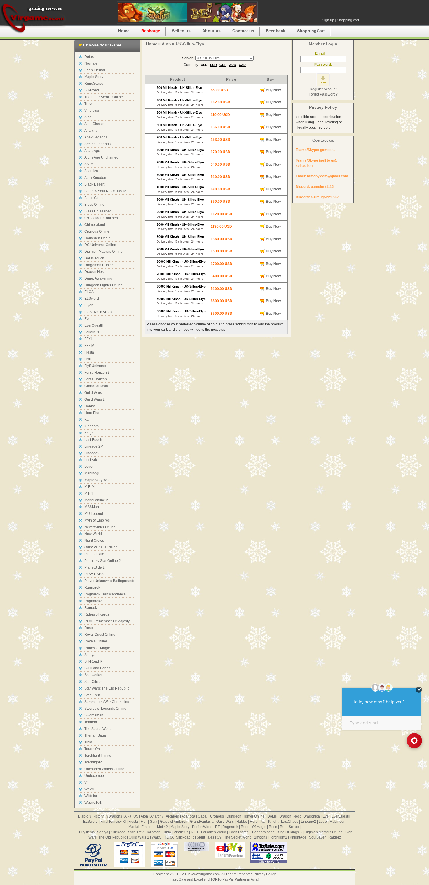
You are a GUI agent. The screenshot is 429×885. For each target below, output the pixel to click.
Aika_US (131, 816)
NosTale (90, 63)
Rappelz (91, 608)
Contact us (243, 30)
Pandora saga (263, 832)
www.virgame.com (205, 874)
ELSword (91, 299)
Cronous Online (96, 231)
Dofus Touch (94, 258)
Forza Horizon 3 (97, 372)
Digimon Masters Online (103, 252)
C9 (219, 837)
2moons (260, 837)
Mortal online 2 (96, 500)
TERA (168, 837)
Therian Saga (95, 735)
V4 (86, 782)
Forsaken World (213, 832)
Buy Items (87, 832)
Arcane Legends (97, 144)
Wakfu (89, 789)
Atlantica (91, 171)
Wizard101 (93, 803)
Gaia (153, 822)
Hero (254, 822)
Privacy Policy (323, 107)
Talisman (153, 832)
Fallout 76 (92, 332)
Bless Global (94, 198)
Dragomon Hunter (98, 265)
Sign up (328, 20)
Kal (87, 420)
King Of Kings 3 (289, 832)
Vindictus (91, 110)
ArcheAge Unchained (101, 157)
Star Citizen (93, 682)
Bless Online (94, 204)
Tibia (88, 742)
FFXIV (89, 346)
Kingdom (91, 426)
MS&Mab (91, 507)
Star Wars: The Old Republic (106, 688)
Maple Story (93, 77)
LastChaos (289, 822)
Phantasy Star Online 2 (102, 561)
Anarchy (90, 131)
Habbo (89, 406)
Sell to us (181, 30)
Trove (88, 104)
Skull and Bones (97, 668)
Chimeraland (94, 225)
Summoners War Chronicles (106, 702)
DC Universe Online (100, 245)
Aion (88, 117)
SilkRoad (91, 90)
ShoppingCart (311, 30)
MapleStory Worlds (99, 480)
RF (217, 827)
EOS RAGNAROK (98, 312)
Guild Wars (93, 393)
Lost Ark (90, 460)
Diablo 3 (84, 816)
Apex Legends (95, 137)
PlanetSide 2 (94, 567)
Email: (323, 53)
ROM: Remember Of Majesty (107, 621)
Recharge (150, 30)
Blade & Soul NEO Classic (105, 191)
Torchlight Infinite (97, 756)
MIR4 (88, 493)
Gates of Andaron (173, 822)
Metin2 (162, 827)
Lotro (88, 467)
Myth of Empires (97, 520)
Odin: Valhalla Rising (101, 547)
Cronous (217, 816)
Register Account (323, 89)
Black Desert (94, 184)
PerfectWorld (202, 827)
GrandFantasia (96, 386)
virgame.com (33, 17)
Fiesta (89, 352)
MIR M (89, 487)
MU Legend (93, 514)
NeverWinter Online (100, 527)
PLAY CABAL (95, 574)
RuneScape (93, 84)
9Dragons (114, 816)
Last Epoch (93, 440)
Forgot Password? (323, 94)
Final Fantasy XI (113, 822)
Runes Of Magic (97, 648)
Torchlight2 (93, 762)
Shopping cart (348, 20)
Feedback (275, 30)
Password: (323, 65)
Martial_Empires (141, 827)
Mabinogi (91, 473)
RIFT (194, 832)
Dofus (89, 57)
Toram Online (95, 749)
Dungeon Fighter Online (103, 285)
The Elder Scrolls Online (103, 97)
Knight (89, 433)
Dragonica (311, 816)
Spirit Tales (205, 837)
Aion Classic (94, 124)
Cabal (202, 816)
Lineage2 (92, 453)
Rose (88, 628)
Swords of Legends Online (105, 708)
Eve (87, 319)
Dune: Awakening (98, 278)
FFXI (88, 339)
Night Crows (94, 540)
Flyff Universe (95, 366)
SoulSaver (317, 837)
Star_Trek (92, 695)
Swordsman (93, 715)
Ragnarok (92, 588)
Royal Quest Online (99, 635)
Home (124, 30)
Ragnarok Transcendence (105, 594)
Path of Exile (94, 554)
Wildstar (90, 796)
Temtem (90, 722)
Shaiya (89, 655)
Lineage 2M (93, 446)
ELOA (89, 292)
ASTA (88, 164)
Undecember (94, 776)
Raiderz (334, 837)
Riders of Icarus (96, 614)
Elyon (88, 305)
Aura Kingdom (95, 178)
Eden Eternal (94, 70)
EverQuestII (93, 325)
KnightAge (298, 837)
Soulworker (93, 675)
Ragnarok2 (93, 601)
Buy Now (273, 90)
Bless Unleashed (97, 211)
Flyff (87, 359)
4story (99, 816)
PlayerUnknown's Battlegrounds (109, 581)
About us (211, 30)
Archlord (172, 816)
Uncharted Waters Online (104, 769)
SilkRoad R (93, 661)
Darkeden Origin (97, 238)
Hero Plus (92, 413)
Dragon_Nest (290, 816)
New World (93, 534)
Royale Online (95, 641)
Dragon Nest (94, 272)
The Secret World (98, 729)
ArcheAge (92, 151)
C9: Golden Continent (101, 218)
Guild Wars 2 (94, 399)
